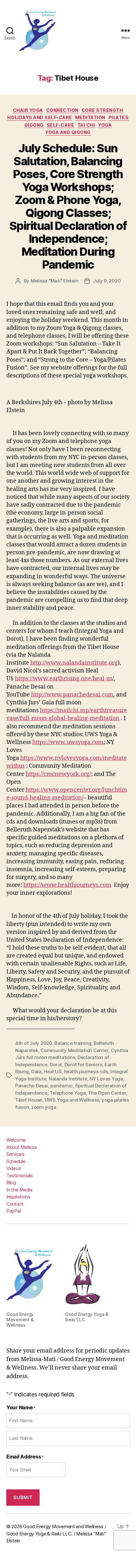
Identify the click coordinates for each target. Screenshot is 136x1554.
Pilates (118, 117)
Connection (62, 110)
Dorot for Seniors (83, 1065)
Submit (23, 1497)
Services (15, 1154)
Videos (13, 1168)
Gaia (36, 1071)
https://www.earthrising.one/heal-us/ (64, 678)
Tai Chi (86, 125)
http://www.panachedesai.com (72, 694)
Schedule (16, 1161)
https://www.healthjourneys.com (67, 885)
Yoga (105, 125)
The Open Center (107, 1093)
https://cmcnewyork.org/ (58, 774)
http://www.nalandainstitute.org (74, 662)
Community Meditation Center (74, 1050)
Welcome (16, 1140)
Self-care (60, 125)
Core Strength (102, 110)
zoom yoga (43, 1107)
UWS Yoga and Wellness (72, 1100)
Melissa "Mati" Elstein (54, 281)
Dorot (56, 1065)
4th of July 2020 (33, 1043)
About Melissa (21, 1147)
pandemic (61, 1086)
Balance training (72, 1043)
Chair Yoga (28, 110)
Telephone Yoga (67, 1093)
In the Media (19, 1190)
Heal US (52, 1071)
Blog (11, 1182)
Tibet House (28, 1100)
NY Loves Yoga (106, 1079)
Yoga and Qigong (68, 132)
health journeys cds (86, 1071)
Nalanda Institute (68, 1079)
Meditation (90, 117)
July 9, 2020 (107, 281)
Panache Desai (31, 1086)
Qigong (34, 125)
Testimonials (19, 1176)
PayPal (13, 1211)
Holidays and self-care (39, 117)
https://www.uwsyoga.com (67, 742)
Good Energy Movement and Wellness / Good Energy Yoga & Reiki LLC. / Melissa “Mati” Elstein (56, 1533)
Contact (14, 1204)
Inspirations (18, 1197)
